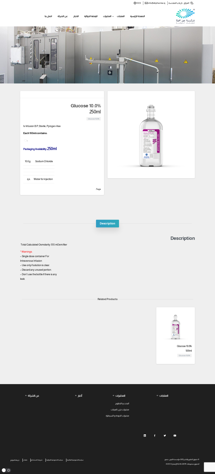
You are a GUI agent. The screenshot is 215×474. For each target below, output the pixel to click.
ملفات (25, 460)
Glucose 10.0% (184, 348)
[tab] (107, 223)
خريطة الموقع (14, 460)
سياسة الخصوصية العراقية (54, 460)
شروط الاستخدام (36, 460)
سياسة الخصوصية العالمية (75, 460)
